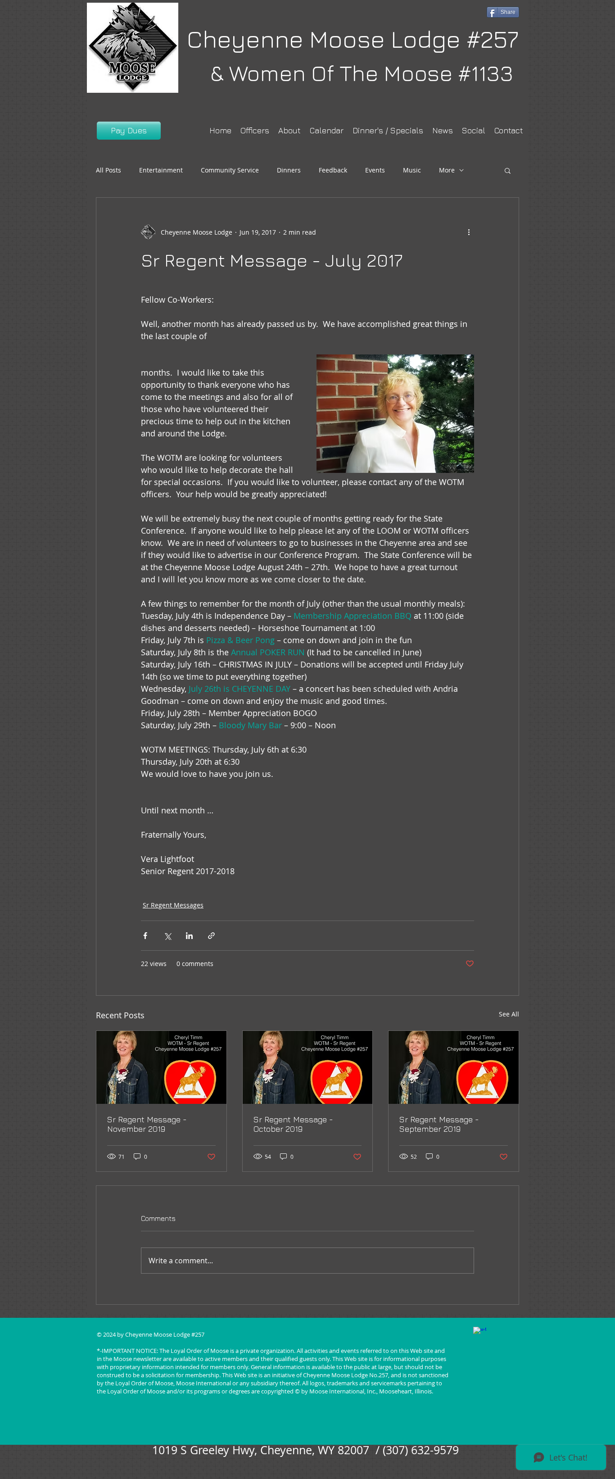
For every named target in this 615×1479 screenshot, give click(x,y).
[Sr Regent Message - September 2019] (454, 1067)
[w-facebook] (480, 1333)
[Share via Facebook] (145, 935)
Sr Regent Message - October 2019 (293, 1124)
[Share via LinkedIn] (189, 935)
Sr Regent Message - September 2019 (439, 1124)
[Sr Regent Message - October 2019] (308, 1067)
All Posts (108, 170)
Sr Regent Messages (173, 905)
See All (509, 1014)
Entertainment (161, 170)
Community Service (230, 170)
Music (412, 170)
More (447, 170)
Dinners (289, 170)
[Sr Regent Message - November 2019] (161, 1067)
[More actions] (468, 232)
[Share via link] (211, 935)
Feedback (333, 170)
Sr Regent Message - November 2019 (147, 1124)
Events (375, 170)
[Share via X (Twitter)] (167, 935)
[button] (507, 170)
